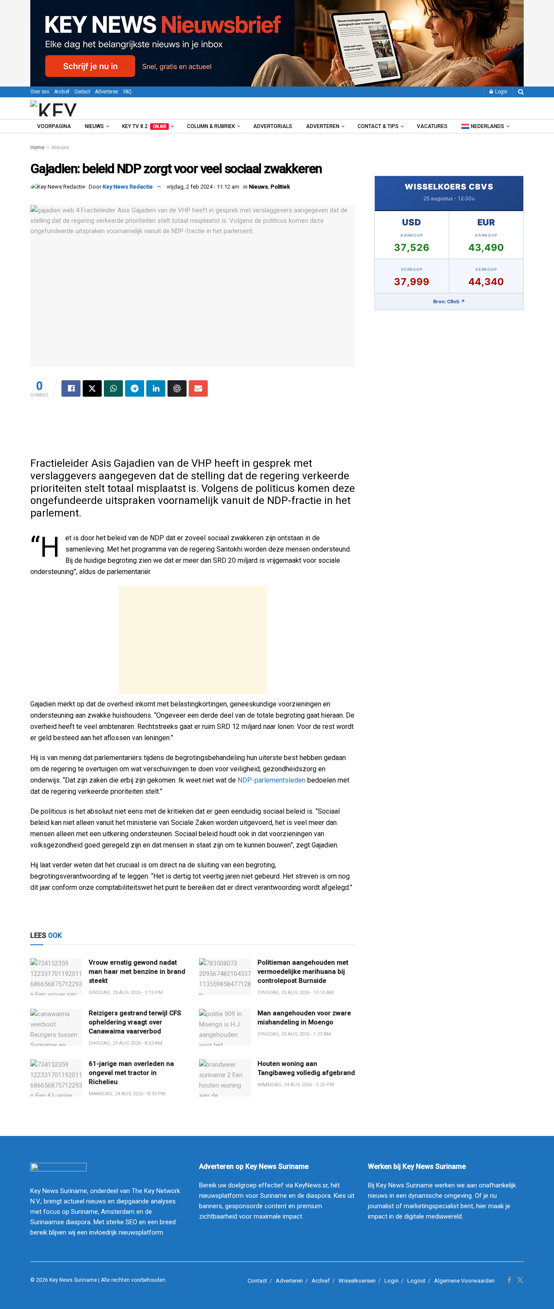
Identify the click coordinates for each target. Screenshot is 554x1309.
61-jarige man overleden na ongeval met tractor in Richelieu (131, 1073)
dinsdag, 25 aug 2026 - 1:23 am (294, 1034)
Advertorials (272, 126)
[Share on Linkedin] (155, 388)
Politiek (280, 186)
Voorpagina (54, 126)
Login (500, 92)
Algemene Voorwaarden (464, 1280)
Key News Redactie (128, 186)
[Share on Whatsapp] (113, 388)
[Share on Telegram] (134, 388)
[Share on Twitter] (92, 388)
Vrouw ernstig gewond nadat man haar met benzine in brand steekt (137, 972)
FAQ (127, 92)
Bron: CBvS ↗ (449, 301)
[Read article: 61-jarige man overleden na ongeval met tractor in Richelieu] (56, 1078)
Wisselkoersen (357, 1280)
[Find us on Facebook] (509, 1280)
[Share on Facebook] (71, 388)
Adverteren (106, 92)
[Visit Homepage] (77, 108)
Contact (82, 92)
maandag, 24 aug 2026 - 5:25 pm (296, 1085)
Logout (416, 1280)
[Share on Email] (198, 388)
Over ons (39, 92)
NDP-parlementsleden (272, 780)
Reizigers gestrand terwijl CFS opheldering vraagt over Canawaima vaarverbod (135, 1022)
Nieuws (94, 126)
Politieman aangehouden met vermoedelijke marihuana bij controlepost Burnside (303, 972)
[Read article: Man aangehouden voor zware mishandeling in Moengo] (225, 1027)
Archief (62, 92)
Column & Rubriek (211, 126)
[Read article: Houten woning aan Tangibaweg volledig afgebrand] (225, 1078)
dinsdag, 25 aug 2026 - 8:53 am (125, 1043)
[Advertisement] (192, 431)
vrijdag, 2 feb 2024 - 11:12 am (203, 186)
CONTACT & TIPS (378, 126)
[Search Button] (521, 92)
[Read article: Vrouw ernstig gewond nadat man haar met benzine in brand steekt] (56, 976)
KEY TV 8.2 (144, 126)
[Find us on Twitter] (520, 1280)
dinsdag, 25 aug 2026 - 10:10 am (296, 992)
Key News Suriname (73, 1280)
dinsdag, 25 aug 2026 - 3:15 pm (126, 992)
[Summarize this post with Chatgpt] (177, 388)
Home (37, 147)
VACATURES (432, 126)
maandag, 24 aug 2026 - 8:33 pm (127, 1094)
